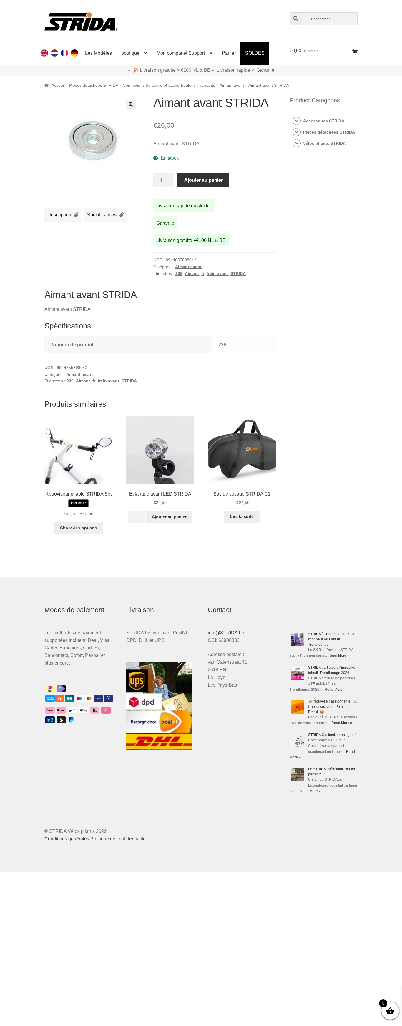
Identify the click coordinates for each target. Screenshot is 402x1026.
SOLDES (255, 53)
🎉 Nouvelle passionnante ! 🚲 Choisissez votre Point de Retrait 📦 (333, 706)
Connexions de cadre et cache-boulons (159, 85)
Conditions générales (66, 838)
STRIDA (238, 273)
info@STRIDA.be (226, 632)
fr (202, 273)
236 (178, 273)
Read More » (338, 655)
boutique (130, 53)
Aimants (207, 85)
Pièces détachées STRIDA (93, 85)
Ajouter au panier (203, 179)
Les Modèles (98, 53)
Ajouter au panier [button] (169, 516)
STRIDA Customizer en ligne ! (332, 735)
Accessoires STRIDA (323, 121)
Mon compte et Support (181, 53)
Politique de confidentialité (118, 838)
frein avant (217, 273)
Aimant (192, 273)
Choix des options (78, 527)
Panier (229, 53)
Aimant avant (232, 85)
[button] (131, 104)
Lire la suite (242, 516)
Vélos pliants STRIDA (324, 143)
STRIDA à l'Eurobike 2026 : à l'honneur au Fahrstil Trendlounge (331, 639)
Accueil (58, 85)
